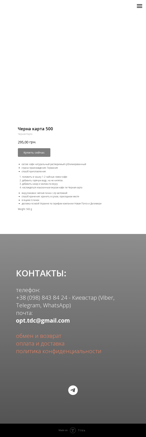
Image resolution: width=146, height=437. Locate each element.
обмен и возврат (38, 336)
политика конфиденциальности (58, 351)
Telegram (28, 305)
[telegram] (73, 390)
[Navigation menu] (139, 6)
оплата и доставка (40, 343)
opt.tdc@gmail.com (43, 320)
